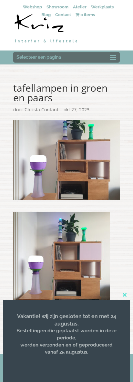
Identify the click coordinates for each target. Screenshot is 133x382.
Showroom (57, 7)
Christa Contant (41, 109)
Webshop (32, 7)
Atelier (80, 7)
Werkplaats (102, 7)
